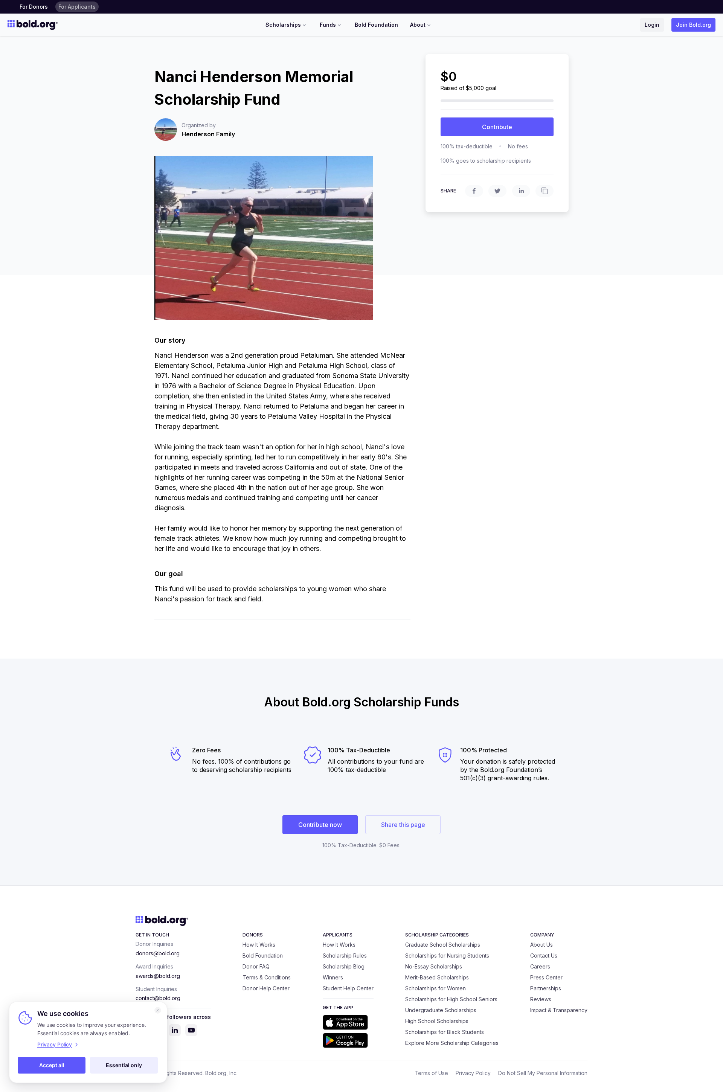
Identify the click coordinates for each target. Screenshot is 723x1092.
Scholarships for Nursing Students (447, 955)
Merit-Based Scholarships (437, 977)
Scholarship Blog (344, 966)
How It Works (259, 944)
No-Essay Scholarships (433, 966)
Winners (333, 977)
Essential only (124, 1065)
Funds (328, 24)
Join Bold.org (693, 24)
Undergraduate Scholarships (440, 1010)
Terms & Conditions (267, 977)
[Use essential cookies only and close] (158, 1010)
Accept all (51, 1065)
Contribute (497, 127)
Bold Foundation (376, 24)
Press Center (546, 977)
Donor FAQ (256, 966)
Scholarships (283, 24)
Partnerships (545, 988)
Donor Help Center (266, 988)
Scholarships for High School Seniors (451, 999)
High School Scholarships (436, 1021)
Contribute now (320, 824)
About (418, 24)
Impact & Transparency (558, 1010)
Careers (540, 966)
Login (652, 24)
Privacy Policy (473, 1073)
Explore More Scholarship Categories (452, 1043)
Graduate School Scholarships (442, 944)
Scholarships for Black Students (444, 1032)
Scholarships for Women (435, 988)
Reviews (540, 999)
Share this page (403, 824)
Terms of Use (431, 1073)
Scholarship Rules (345, 955)
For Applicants (77, 6)
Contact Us (543, 955)
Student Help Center (348, 988)
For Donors (34, 6)
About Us (541, 944)
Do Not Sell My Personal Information (542, 1073)
